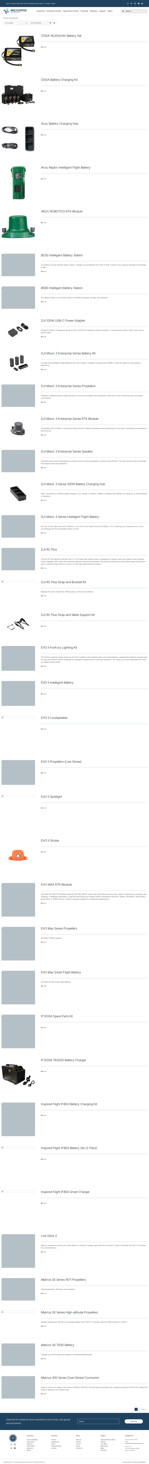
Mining (29, 1450)
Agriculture (30, 1448)
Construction (30, 1442)
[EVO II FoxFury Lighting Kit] (18, 658)
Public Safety (31, 1446)
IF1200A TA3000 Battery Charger (63, 1060)
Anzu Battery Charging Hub (59, 123)
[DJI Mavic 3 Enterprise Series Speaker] (18, 461)
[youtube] (138, 3)
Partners (78, 1442)
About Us (78, 1439)
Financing (103, 1450)
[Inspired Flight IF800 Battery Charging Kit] (18, 1119)
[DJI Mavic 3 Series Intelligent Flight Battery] (18, 526)
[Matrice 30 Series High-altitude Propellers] (18, 1322)
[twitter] (131, 3)
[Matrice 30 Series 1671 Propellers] (18, 1289)
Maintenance (104, 1446)
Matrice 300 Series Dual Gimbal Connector (70, 1377)
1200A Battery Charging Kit (59, 79)
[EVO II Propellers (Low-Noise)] (18, 772)
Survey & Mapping (32, 1439)
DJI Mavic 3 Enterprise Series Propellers (68, 386)
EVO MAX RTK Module (56, 884)
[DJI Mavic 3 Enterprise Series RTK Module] (18, 428)
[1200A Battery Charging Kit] (18, 95)
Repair (102, 1448)
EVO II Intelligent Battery (57, 682)
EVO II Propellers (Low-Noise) (61, 761)
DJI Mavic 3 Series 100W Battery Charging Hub (73, 484)
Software (54, 1448)
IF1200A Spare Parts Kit (57, 1016)
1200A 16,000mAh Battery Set (61, 35)
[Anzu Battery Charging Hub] (18, 139)
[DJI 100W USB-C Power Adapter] (18, 330)
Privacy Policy (127, 1462)
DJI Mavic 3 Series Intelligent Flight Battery (70, 517)
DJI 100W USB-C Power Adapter (63, 320)
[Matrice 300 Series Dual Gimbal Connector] (18, 1387)
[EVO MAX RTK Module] (18, 900)
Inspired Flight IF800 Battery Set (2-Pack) (69, 1148)
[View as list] (54, 23)
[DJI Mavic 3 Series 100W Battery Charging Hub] (18, 493)
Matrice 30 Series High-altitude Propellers (69, 1312)
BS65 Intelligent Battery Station (62, 288)
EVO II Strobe (50, 840)
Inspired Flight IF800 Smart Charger (65, 1192)
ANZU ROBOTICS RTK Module (62, 211)
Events (78, 1446)
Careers (78, 1444)
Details (44, 47)
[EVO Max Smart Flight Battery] (18, 987)
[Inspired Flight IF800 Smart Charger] (18, 1207)
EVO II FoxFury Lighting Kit (59, 647)
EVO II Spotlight (51, 796)
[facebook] (128, 3)
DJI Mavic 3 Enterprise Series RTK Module (70, 419)
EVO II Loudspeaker (54, 718)
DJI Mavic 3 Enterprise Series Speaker (67, 451)
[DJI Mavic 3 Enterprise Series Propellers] (18, 395)
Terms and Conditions (138, 1462)
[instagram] (135, 3)
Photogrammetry (56, 1446)
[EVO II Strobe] (18, 856)
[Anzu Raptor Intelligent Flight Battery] (18, 183)
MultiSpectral (55, 1442)
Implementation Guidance (108, 1439)
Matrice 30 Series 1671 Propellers (63, 1279)
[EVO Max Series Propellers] (18, 943)
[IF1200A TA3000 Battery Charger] (18, 1075)
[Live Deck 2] (18, 1251)
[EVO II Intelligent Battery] (18, 693)
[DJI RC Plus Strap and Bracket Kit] (18, 592)
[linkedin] (142, 3)
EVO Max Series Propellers (59, 928)
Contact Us (79, 1448)
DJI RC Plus (49, 549)
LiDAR (53, 1444)
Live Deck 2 (49, 1236)
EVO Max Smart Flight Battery (61, 972)
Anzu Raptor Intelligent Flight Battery (65, 167)
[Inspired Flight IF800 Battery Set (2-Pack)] (18, 1163)
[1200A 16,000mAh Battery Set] (18, 51)
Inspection (30, 1444)
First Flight (104, 1444)
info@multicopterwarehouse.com (134, 1443)
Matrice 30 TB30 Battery (57, 1345)
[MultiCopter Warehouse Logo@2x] (15, 8)
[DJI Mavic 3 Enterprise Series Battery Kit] (18, 363)
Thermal (53, 1439)
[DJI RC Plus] (18, 559)
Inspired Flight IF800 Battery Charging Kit (69, 1104)
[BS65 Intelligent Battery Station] (18, 297)
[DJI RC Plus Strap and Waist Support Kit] (18, 624)
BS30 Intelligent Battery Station (62, 255)
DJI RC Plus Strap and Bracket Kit (63, 582)
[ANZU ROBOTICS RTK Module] (18, 226)
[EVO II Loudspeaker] (18, 733)
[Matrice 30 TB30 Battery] (18, 1354)
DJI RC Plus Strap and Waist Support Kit (68, 615)
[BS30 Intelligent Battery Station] (18, 265)
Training (103, 1442)
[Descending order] (26, 23)
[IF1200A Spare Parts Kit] (18, 1031)
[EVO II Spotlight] (18, 812)
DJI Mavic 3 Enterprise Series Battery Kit (68, 353)
